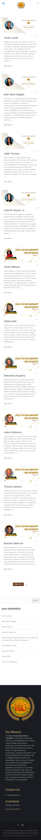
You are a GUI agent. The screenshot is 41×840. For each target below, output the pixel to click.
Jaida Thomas (7, 627)
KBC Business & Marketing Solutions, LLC (20, 835)
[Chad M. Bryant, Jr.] (20, 198)
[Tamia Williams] (20, 254)
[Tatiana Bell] (20, 309)
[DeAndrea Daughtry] (20, 363)
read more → (9, 66)
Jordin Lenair (6, 616)
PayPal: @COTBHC (12, 809)
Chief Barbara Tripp (9, 645)
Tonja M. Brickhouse (9, 662)
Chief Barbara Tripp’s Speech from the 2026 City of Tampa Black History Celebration (20, 639)
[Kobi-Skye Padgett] (20, 82)
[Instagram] (22, 826)
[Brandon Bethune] (20, 531)
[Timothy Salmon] (20, 474)
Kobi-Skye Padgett (9, 621)
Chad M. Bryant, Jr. (9, 632)
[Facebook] (18, 826)
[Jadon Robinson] (20, 420)
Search (35, 600)
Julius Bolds (6, 656)
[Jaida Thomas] (20, 141)
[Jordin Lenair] (20, 25)
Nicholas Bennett (8, 651)
